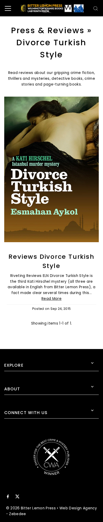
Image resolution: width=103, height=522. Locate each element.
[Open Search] (95, 8)
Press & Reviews (47, 30)
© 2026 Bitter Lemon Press (31, 508)
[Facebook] (8, 497)
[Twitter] (17, 497)
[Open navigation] (8, 8)
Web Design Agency (78, 508)
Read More (51, 298)
